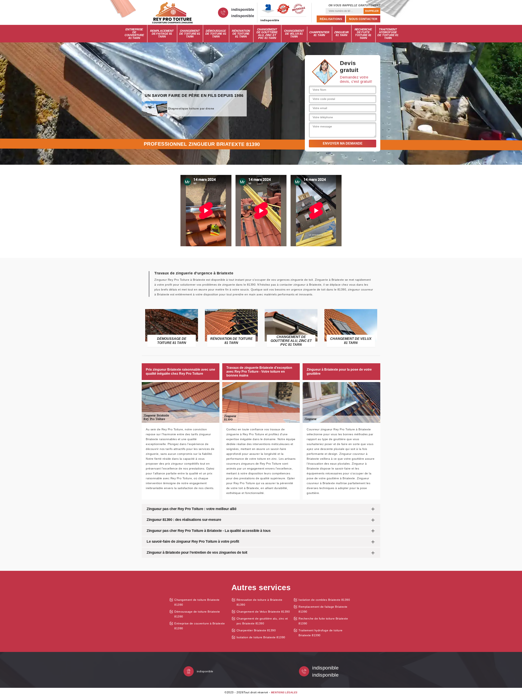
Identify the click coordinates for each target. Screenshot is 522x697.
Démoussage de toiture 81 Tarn (215, 33)
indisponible (242, 10)
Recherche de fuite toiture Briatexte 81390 (323, 621)
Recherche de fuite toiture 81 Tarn (363, 34)
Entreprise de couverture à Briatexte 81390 (199, 626)
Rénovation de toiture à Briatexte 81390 (259, 602)
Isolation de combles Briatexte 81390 (324, 599)
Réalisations (331, 19)
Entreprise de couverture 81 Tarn (134, 34)
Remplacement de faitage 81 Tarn (162, 33)
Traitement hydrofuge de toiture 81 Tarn (387, 34)
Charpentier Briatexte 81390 (256, 630)
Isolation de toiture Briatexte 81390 (261, 637)
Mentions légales (284, 692)
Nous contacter (363, 19)
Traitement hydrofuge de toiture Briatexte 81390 (321, 633)
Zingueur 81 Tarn (341, 34)
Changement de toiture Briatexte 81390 (197, 602)
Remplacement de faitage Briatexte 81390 (323, 609)
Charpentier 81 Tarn (319, 34)
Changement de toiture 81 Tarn (189, 33)
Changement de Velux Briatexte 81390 (263, 611)
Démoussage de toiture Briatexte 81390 (197, 614)
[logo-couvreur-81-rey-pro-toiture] (172, 12)
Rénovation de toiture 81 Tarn (241, 33)
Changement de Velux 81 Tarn (294, 33)
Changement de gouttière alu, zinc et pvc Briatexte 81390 (262, 621)
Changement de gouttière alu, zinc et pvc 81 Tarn (267, 34)
